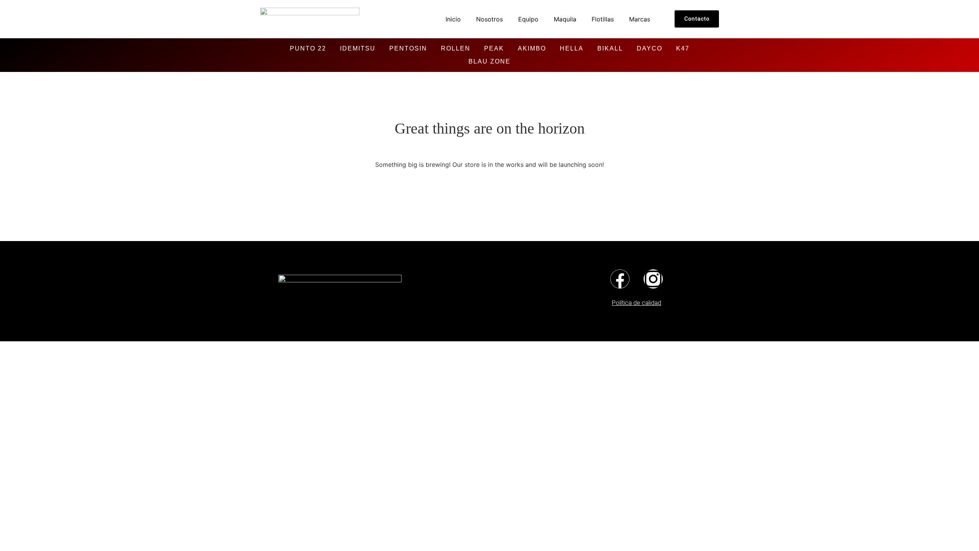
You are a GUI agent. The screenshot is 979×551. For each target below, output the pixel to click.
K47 (683, 48)
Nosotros (489, 19)
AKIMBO (532, 48)
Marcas (639, 19)
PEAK (494, 48)
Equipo (528, 19)
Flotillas (603, 19)
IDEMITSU (358, 48)
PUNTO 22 (308, 48)
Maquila (565, 19)
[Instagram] (653, 279)
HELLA (572, 48)
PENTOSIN (408, 48)
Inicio (453, 19)
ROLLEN (455, 48)
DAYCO (649, 48)
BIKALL (610, 48)
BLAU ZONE (489, 61)
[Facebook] (619, 279)
